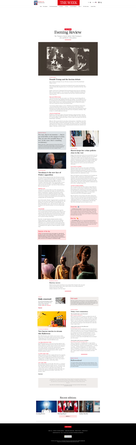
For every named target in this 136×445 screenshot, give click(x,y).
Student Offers (93, 6)
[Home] (41, 6)
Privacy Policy (78, 430)
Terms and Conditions (69, 430)
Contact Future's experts (58, 430)
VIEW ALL (68, 416)
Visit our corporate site (81, 440)
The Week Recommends (53, 6)
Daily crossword (44, 299)
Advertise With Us (56, 432)
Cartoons (66, 6)
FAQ (62, 432)
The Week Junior (86, 6)
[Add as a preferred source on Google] (68, 436)
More (79, 6)
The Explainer (45, 6)
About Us (50, 430)
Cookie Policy (85, 430)
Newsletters (61, 6)
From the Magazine (73, 6)
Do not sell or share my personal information (73, 432)
